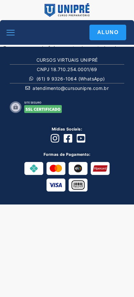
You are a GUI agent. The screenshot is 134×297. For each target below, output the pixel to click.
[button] (11, 32)
